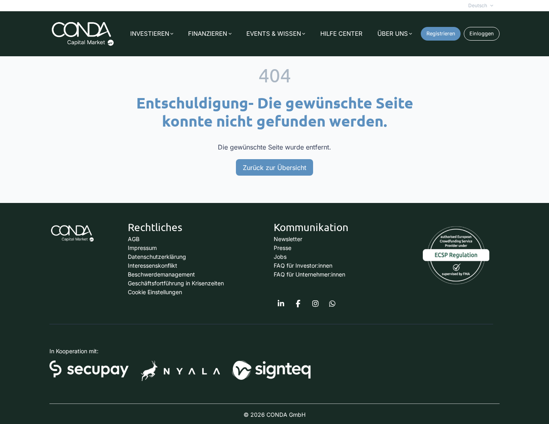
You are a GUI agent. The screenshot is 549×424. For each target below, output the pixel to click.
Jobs (280, 256)
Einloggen (481, 34)
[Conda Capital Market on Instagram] (315, 304)
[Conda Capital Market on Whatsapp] (332, 304)
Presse (282, 247)
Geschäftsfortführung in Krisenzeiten (176, 283)
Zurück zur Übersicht (274, 168)
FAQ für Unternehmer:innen (309, 274)
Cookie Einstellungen (155, 292)
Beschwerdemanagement (161, 274)
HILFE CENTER (341, 33)
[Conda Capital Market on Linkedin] (281, 304)
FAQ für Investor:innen (303, 265)
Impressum (142, 247)
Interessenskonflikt (152, 265)
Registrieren (440, 34)
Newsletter (288, 239)
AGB (133, 239)
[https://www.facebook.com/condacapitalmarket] (298, 304)
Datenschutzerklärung (157, 256)
